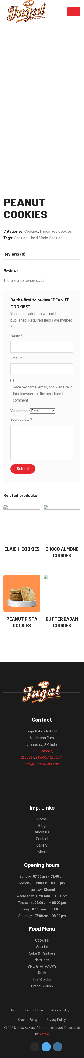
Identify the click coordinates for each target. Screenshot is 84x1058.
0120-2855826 (41, 751)
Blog (42, 825)
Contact (42, 839)
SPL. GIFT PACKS (42, 966)
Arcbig (44, 1034)
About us (42, 832)
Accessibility (60, 1010)
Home (42, 819)
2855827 (27, 757)
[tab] (14, 254)
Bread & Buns (42, 986)
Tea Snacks (42, 979)
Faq (14, 1010)
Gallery (42, 845)
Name (16, 335)
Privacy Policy (56, 1020)
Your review (21, 419)
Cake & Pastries (42, 953)
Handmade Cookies (56, 231)
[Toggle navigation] (73, 11)
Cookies (31, 231)
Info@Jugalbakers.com (42, 764)
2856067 (42, 757)
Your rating (20, 411)
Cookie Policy (28, 1020)
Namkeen (42, 960)
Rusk (42, 973)
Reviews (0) (15, 254)
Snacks (42, 947)
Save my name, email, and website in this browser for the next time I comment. (43, 393)
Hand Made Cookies (46, 238)
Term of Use (34, 1010)
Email (16, 358)
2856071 (56, 757)
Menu (42, 852)
